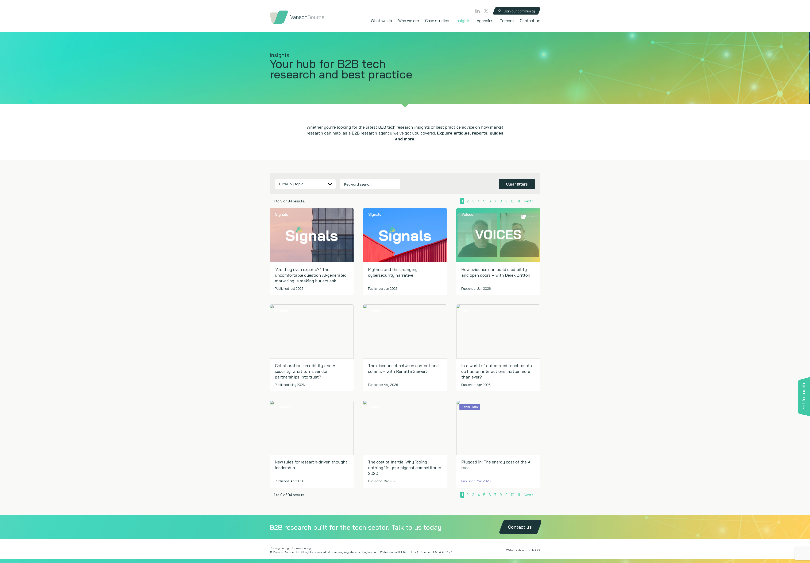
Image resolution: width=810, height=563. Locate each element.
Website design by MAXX (523, 550)
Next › (528, 201)
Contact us (530, 20)
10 (512, 201)
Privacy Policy (279, 548)
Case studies (437, 20)
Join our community (519, 11)
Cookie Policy (301, 548)
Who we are (408, 20)
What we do (381, 20)
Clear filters (517, 184)
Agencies (485, 20)
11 (519, 201)
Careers (507, 20)
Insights (462, 20)
